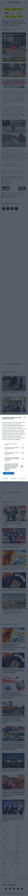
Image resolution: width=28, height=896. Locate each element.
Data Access (14, 478)
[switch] (22, 448)
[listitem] (14, 444)
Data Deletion (5, 478)
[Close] (25, 417)
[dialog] (14, 448)
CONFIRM (8, 473)
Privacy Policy (22, 478)
